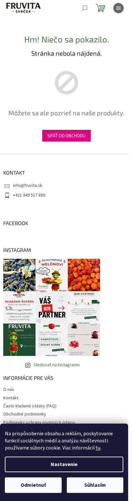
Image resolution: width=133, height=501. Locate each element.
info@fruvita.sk (27, 185)
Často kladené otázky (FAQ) (29, 406)
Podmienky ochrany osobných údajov (39, 422)
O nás (8, 389)
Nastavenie (64, 464)
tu (98, 447)
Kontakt (10, 398)
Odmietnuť (33, 485)
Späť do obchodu (66, 135)
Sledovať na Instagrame (57, 365)
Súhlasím (95, 485)
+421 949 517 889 (29, 195)
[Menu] (118, 8)
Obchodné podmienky (24, 414)
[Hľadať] (84, 8)
